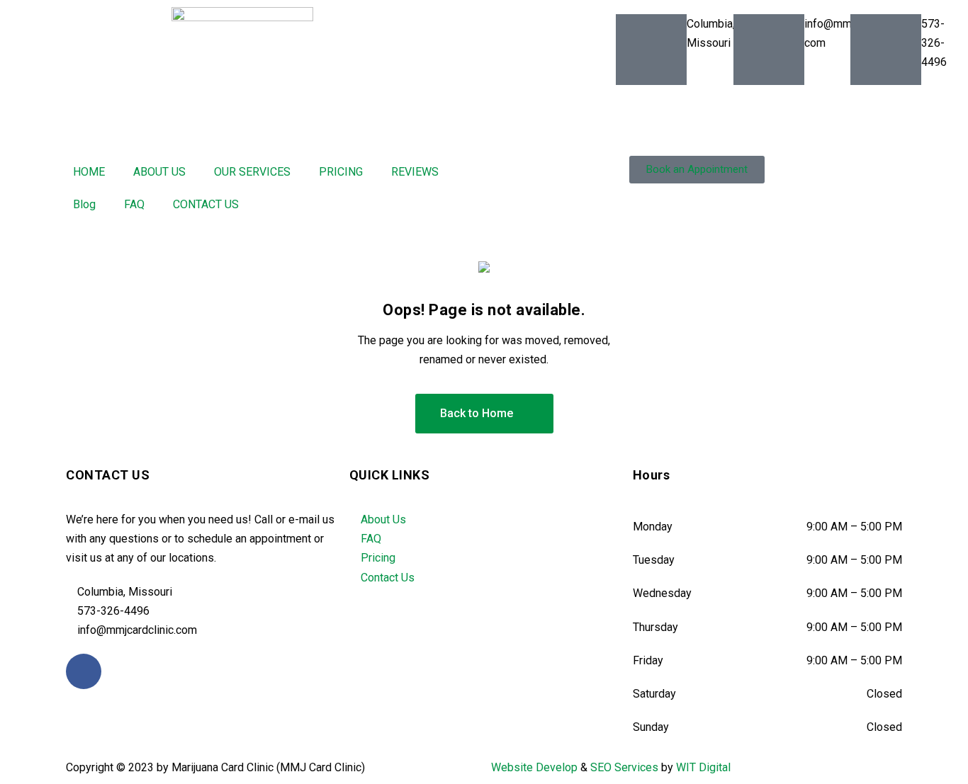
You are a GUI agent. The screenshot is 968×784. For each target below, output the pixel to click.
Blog (84, 204)
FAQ (134, 204)
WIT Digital (703, 767)
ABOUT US (159, 171)
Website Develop (534, 767)
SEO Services (624, 767)
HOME (89, 171)
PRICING (341, 171)
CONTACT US (206, 204)
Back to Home (476, 413)
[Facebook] (83, 671)
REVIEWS (415, 171)
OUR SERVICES (252, 171)
